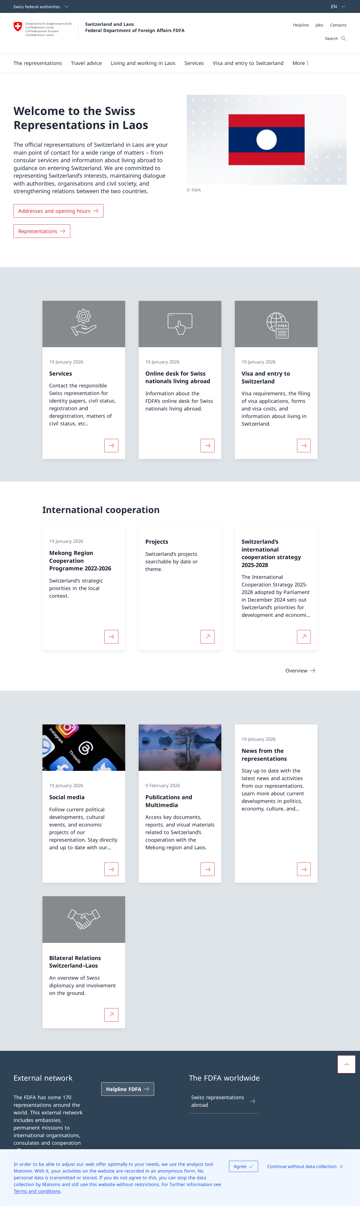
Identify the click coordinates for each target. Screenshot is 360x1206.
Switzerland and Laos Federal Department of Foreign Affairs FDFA (134, 27)
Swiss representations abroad (217, 1101)
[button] (37, 63)
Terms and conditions (37, 1191)
